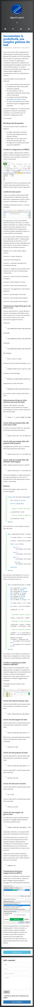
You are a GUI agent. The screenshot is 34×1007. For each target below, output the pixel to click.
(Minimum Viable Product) (18, 99)
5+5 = (6, 992)
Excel (22, 48)
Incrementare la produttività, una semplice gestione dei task (16, 40)
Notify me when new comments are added (16, 997)
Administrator (17, 48)
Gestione (27, 48)
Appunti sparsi (17, 17)
